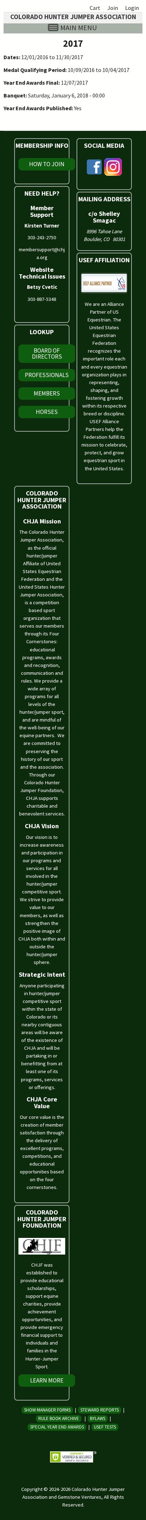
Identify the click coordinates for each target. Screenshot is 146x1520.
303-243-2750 (42, 237)
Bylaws (97, 1418)
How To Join (46, 164)
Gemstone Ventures (79, 1497)
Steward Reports (99, 1410)
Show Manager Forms (47, 1410)
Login (132, 7)
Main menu (78, 27)
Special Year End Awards (57, 1427)
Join (112, 7)
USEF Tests (105, 1427)
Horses (47, 412)
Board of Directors (47, 353)
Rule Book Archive (58, 1418)
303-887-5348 (42, 299)
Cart (95, 7)
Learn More (46, 1380)
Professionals (47, 375)
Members (47, 393)
